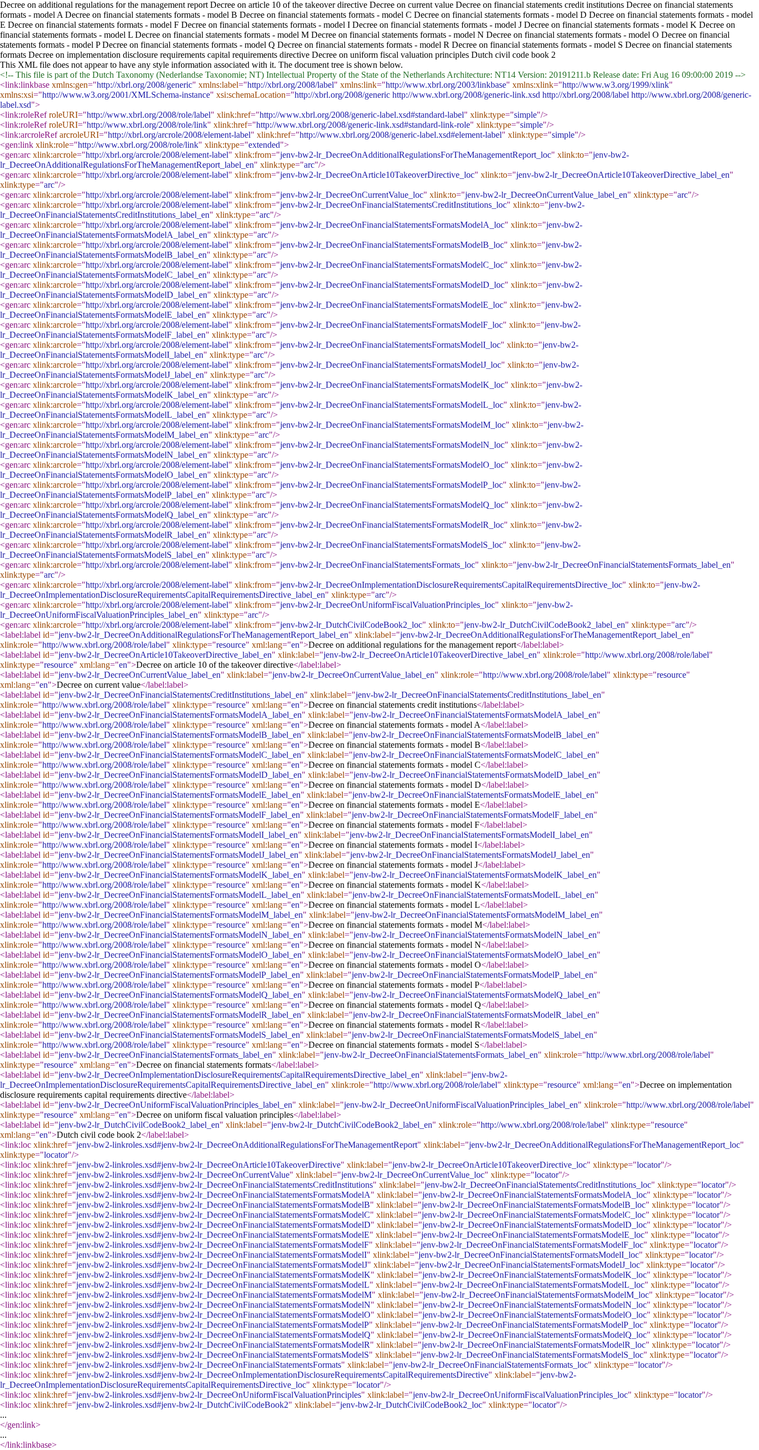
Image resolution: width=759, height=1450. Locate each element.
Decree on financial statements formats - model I (265, 24)
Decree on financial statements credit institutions (540, 4)
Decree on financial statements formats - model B (151, 14)
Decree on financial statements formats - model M (222, 34)
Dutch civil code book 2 (513, 54)
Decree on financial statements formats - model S (537, 44)
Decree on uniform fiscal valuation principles (390, 54)
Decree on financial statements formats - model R (363, 44)
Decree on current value (411, 4)
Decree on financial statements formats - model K (610, 24)
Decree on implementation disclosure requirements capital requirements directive (168, 54)
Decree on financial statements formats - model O (572, 34)
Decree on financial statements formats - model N (397, 34)
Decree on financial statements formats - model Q (188, 44)
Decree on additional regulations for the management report (104, 4)
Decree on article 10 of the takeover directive (288, 4)
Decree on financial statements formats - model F (93, 24)
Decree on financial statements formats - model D (500, 14)
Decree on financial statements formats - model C (325, 14)
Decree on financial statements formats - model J (437, 24)
